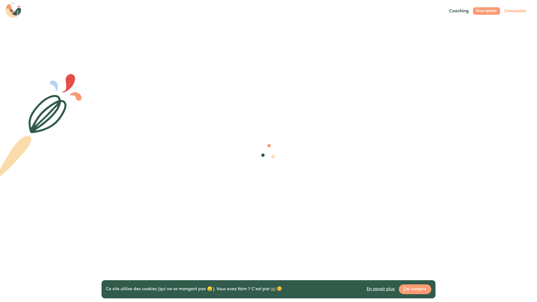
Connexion (515, 11)
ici (273, 289)
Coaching (459, 11)
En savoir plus (381, 289)
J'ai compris (415, 289)
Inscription (486, 11)
